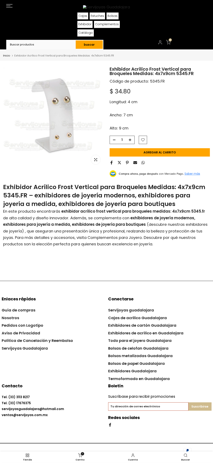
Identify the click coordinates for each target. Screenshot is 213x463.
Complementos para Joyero (115, 237)
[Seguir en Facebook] (110, 424)
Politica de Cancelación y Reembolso (37, 340)
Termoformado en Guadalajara (139, 378)
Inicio (6, 55)
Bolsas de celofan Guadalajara (138, 348)
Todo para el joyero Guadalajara (140, 340)
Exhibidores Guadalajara (132, 371)
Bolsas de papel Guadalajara (136, 363)
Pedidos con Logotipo (22, 325)
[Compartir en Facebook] (111, 162)
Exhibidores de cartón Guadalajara (142, 325)
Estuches (97, 16)
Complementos (107, 24)
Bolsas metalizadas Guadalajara (140, 355)
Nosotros (10, 317)
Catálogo (85, 33)
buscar (89, 45)
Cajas (82, 16)
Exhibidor (85, 24)
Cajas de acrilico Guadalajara (137, 317)
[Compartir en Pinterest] (127, 162)
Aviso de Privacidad (21, 333)
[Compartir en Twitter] (119, 162)
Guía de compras (18, 310)
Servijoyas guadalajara (131, 310)
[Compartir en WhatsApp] (143, 162)
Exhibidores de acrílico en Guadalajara (145, 333)
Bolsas (113, 16)
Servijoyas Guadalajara (25, 348)
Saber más (192, 174)
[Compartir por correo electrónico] (135, 162)
